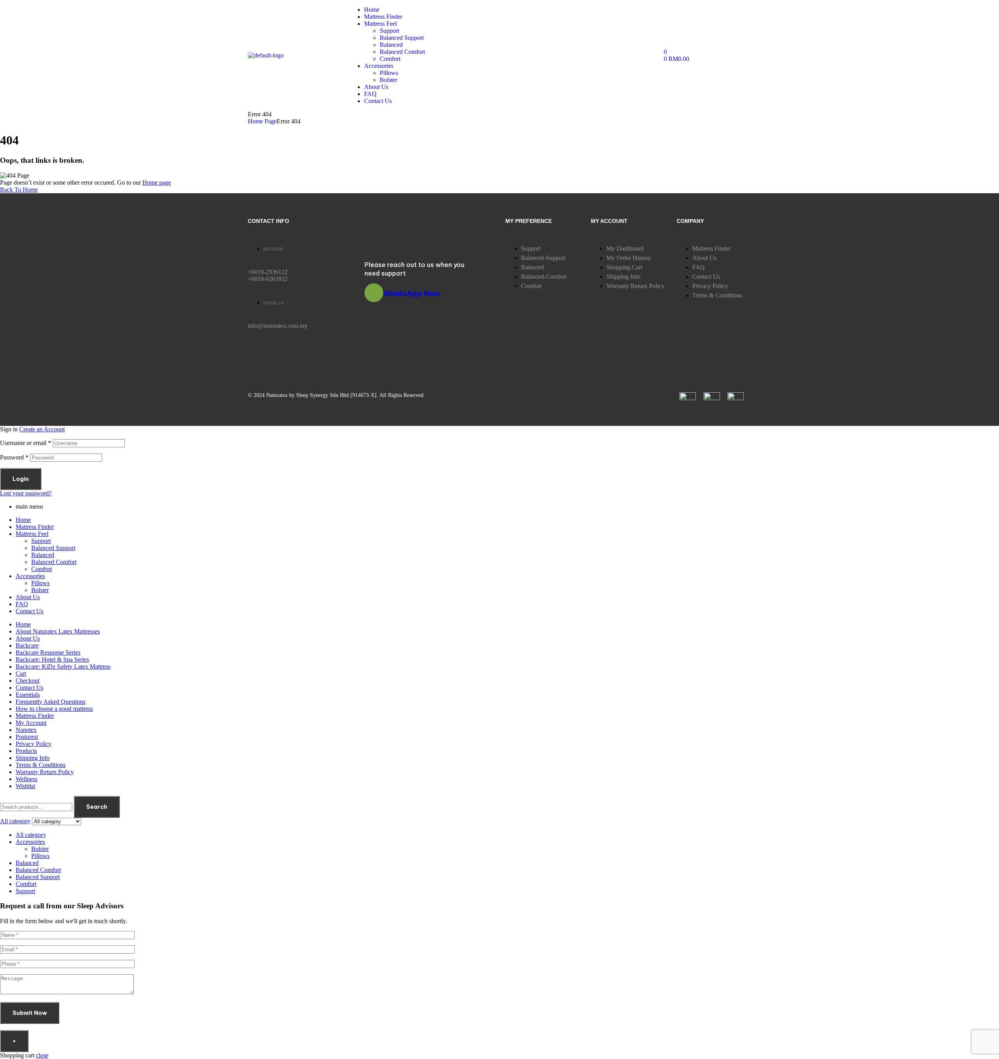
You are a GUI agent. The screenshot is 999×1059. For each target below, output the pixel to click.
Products (26, 751)
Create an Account (42, 429)
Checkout (27, 680)
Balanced (42, 555)
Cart (21, 673)
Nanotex (26, 729)
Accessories (30, 576)
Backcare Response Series (48, 652)
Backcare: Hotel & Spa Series (52, 659)
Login (20, 478)
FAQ (22, 604)
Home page (156, 182)
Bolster (40, 590)
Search (96, 806)
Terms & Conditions (41, 765)
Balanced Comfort (53, 562)
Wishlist (25, 786)
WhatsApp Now (411, 293)
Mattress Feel (32, 533)
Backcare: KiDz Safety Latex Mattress (63, 666)
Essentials (28, 694)
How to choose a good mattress (54, 708)
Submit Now (29, 1012)
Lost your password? (26, 493)
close (42, 1055)
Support (41, 541)
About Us (28, 597)
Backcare (27, 645)
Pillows (40, 583)
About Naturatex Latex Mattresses (58, 631)
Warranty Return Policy (45, 772)
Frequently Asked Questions (50, 701)
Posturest (27, 736)
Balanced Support (53, 548)
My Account (31, 722)
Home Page (262, 121)
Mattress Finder (35, 526)
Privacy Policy (34, 743)
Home (23, 519)
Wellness (26, 779)
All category (31, 834)
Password (14, 457)
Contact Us (29, 611)
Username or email (25, 443)
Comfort (41, 569)
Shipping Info (33, 758)
